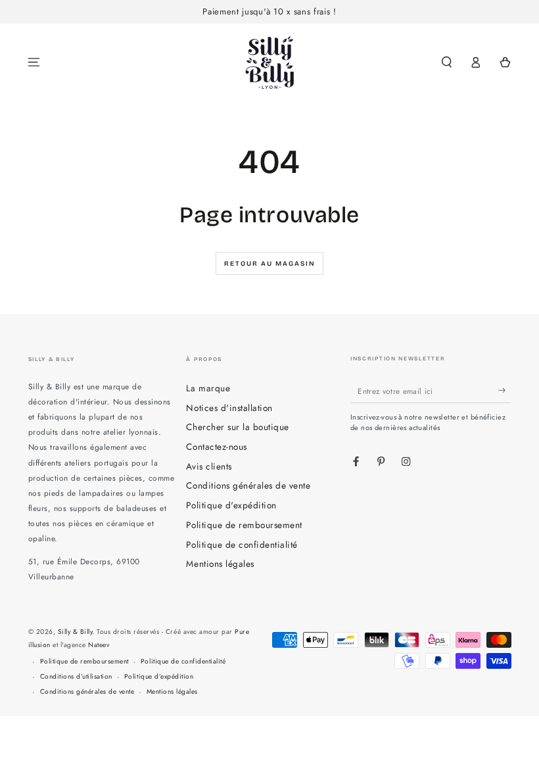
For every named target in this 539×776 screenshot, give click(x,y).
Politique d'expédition (231, 505)
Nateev (98, 645)
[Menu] (34, 62)
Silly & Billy (75, 632)
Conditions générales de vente (248, 485)
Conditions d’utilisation (76, 676)
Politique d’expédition (158, 676)
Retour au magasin (270, 264)
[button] (447, 62)
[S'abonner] (504, 390)
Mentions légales (220, 563)
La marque (208, 388)
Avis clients (208, 466)
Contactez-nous (216, 446)
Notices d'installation (229, 407)
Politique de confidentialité (241, 544)
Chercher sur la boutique (237, 426)
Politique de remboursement (244, 524)
